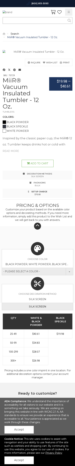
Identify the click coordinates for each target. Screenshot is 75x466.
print (66, 62)
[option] (37, 52)
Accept (19, 429)
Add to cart (39, 163)
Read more (11, 151)
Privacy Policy (53, 452)
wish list (51, 62)
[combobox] (37, 271)
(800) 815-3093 (39, 3)
